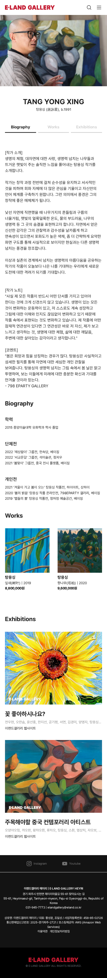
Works (53, 127)
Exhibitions (86, 127)
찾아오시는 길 (77, 894)
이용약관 (43, 931)
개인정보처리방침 (60, 931)
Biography (20, 127)
